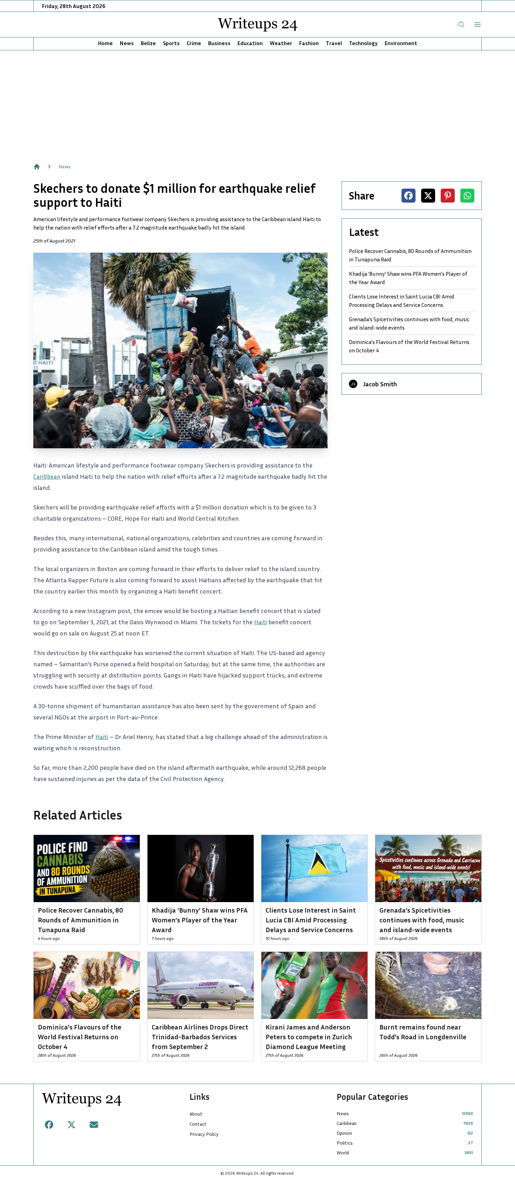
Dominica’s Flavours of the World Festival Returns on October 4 (409, 346)
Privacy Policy (204, 1134)
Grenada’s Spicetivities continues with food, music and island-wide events (409, 323)
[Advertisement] (257, 103)
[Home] (36, 166)
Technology (363, 43)
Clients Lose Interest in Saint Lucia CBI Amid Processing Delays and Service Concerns (401, 300)
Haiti (260, 622)
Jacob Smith (380, 384)
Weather (281, 43)
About (196, 1114)
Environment (401, 43)
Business (219, 43)
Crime (194, 43)
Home (105, 43)
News (127, 43)
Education (250, 43)
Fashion (309, 43)
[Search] (461, 24)
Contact (198, 1124)
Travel (334, 43)
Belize (148, 43)
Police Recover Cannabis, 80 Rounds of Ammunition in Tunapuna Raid (410, 255)
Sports (171, 43)
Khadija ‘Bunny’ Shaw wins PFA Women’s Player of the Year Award (408, 278)
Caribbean (47, 476)
